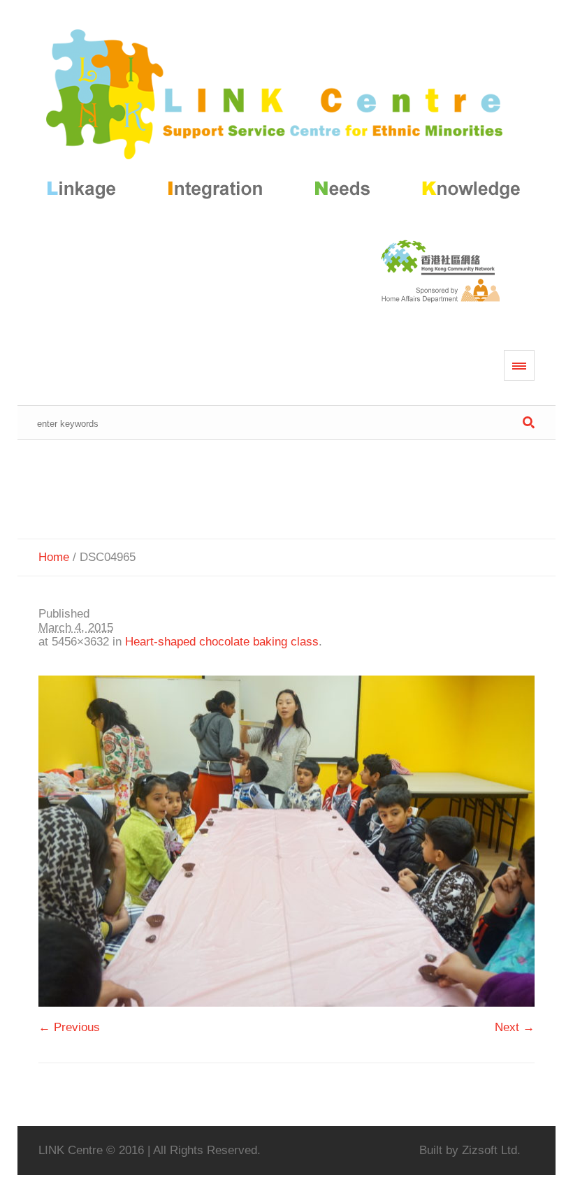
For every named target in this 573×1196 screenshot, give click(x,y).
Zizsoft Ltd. (491, 1150)
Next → (515, 1027)
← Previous (69, 1027)
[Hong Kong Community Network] (286, 117)
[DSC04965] (286, 841)
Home (53, 557)
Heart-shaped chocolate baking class (222, 641)
